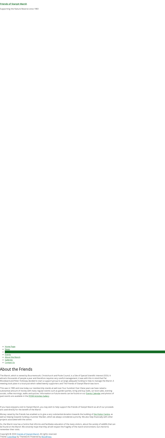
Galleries (9, 360)
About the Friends (13, 352)
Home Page (10, 346)
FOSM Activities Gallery (39, 396)
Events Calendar (93, 393)
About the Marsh (12, 357)
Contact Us (10, 362)
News (7, 349)
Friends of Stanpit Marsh (13, 3)
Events (8, 354)
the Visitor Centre (102, 414)
